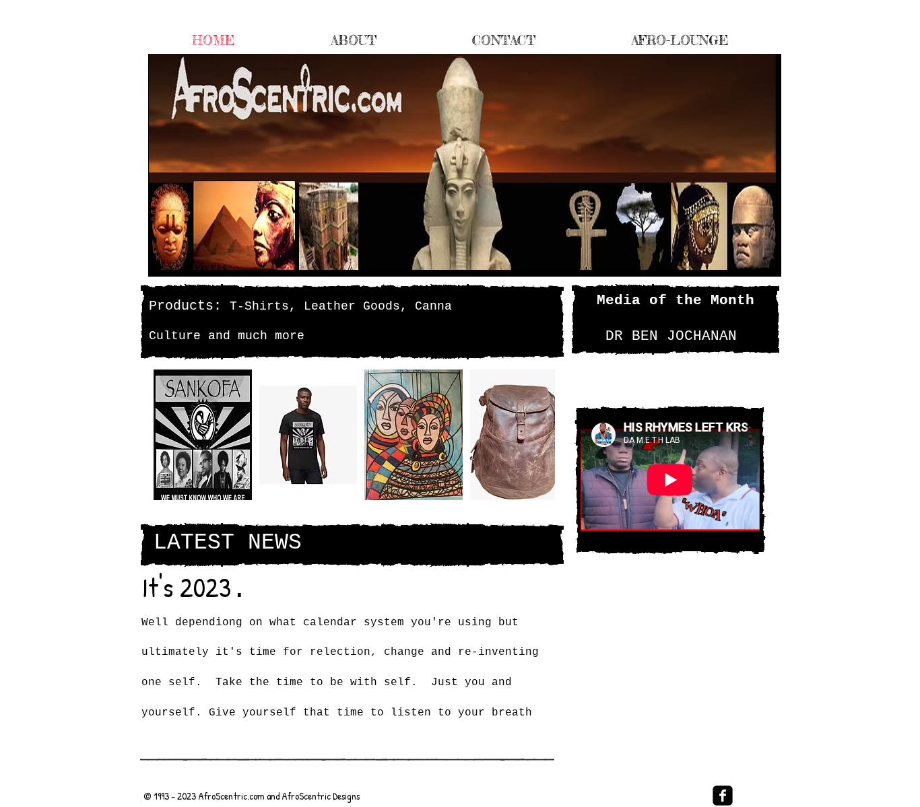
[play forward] (538, 435)
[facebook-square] (723, 795)
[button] (203, 435)
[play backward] (170, 435)
